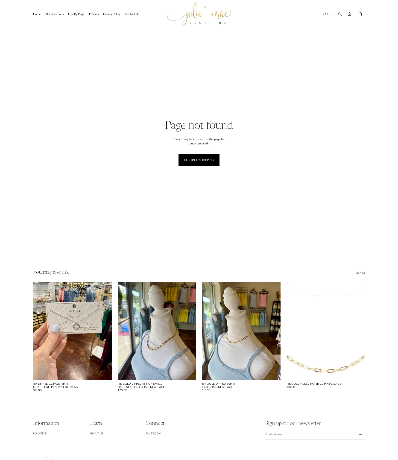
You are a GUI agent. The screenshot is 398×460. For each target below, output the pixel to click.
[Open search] (340, 14)
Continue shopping (199, 160)
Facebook (153, 433)
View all (360, 273)
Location (40, 433)
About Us (96, 433)
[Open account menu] (350, 14)
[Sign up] (361, 435)
